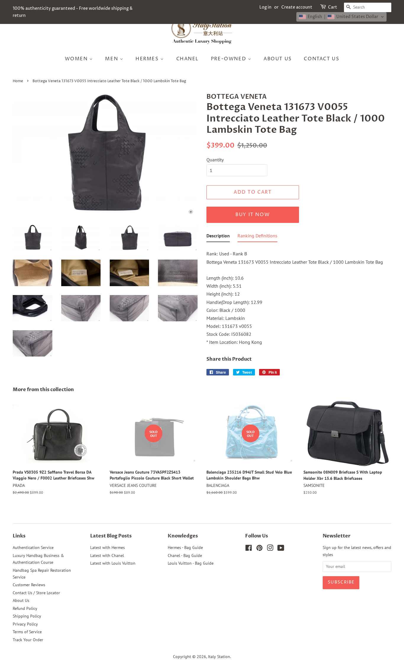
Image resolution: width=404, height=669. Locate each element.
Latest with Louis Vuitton (112, 563)
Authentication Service (33, 547)
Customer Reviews (29, 584)
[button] (341, 17)
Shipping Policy (27, 616)
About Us (278, 59)
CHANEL (187, 59)
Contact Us (321, 59)
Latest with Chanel (107, 555)
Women (77, 59)
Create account (296, 7)
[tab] (218, 237)
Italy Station (219, 656)
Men (112, 59)
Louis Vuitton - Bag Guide (191, 563)
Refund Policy (25, 608)
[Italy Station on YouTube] (280, 549)
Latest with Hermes (107, 547)
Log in (265, 7)
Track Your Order (28, 639)
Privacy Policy (25, 624)
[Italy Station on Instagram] (270, 549)
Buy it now (252, 214)
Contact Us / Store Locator (36, 592)
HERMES (147, 59)
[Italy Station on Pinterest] (259, 549)
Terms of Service (27, 631)
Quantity (215, 160)
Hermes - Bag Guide (185, 547)
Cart (332, 7)
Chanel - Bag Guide (185, 555)
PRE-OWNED (229, 59)
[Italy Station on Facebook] (248, 549)
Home (18, 81)
